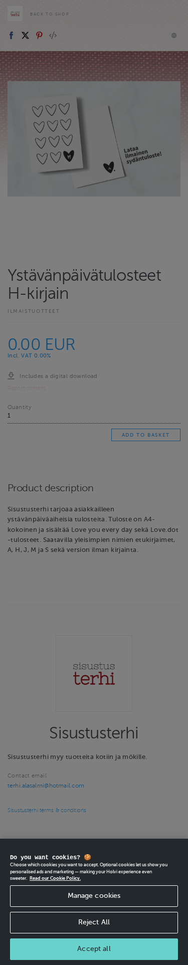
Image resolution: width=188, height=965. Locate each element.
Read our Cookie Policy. (55, 878)
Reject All (94, 922)
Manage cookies (94, 895)
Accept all (93, 948)
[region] (94, 902)
